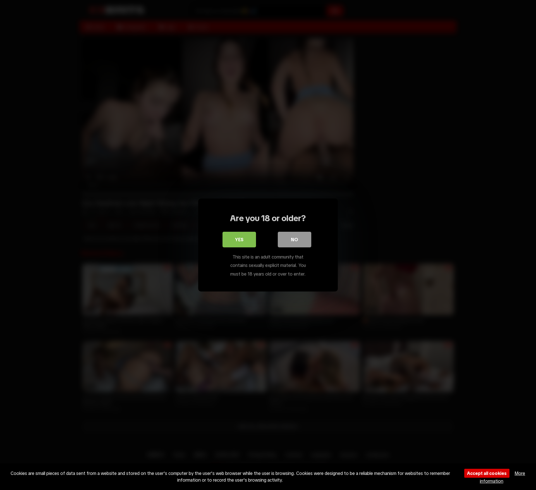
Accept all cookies (487, 473)
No (294, 239)
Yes (239, 239)
